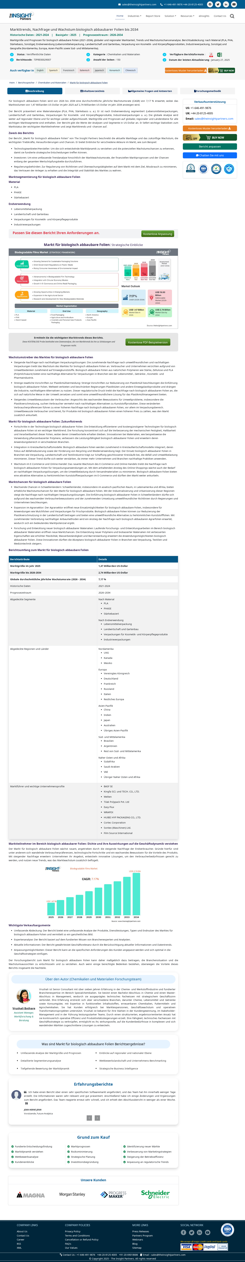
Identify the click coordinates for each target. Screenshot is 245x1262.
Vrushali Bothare (23, 1008)
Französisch (68, 70)
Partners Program (142, 1235)
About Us (22, 1231)
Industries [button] (133, 16)
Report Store (153, 16)
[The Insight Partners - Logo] (22, 16)
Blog (135, 1243)
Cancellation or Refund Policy (81, 1239)
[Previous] (80, 1118)
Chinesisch (131, 70)
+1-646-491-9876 (173, 4)
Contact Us (220, 16)
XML (19, 1247)
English (40, 70)
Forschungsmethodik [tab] (208, 91)
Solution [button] (169, 16)
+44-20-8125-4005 (193, 4)
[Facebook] (210, 4)
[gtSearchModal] (233, 17)
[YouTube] (234, 4)
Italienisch (84, 70)
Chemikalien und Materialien (52, 82)
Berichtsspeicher (26, 82)
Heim (12, 82)
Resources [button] (186, 16)
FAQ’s (68, 1243)
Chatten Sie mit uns (211, 155)
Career (20, 1239)
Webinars (137, 1239)
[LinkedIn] (226, 4)
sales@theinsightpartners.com (138, 4)
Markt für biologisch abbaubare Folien (89, 82)
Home (119, 15)
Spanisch (53, 70)
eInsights (204, 16)
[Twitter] (218, 4)
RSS (19, 1243)
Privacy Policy (72, 1231)
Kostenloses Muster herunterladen (184, 70)
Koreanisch (115, 70)
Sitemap (137, 1247)
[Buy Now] (221, 70)
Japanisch (99, 70)
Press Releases (140, 1231)
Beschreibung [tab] (36, 91)
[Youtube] (208, 1234)
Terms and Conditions (77, 1235)
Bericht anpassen (210, 146)
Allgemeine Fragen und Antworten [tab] (151, 91)
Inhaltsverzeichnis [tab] (93, 91)
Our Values (71, 1247)
